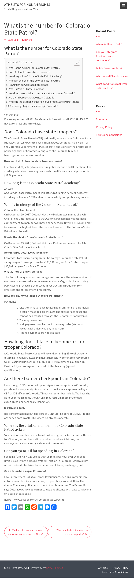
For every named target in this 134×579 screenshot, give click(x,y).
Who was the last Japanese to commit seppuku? (72, 532)
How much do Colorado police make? (29, 84)
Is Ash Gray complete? (109, 68)
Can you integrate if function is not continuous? (108, 56)
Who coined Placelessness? (112, 76)
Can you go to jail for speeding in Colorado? (34, 106)
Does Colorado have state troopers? (29, 72)
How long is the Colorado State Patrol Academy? (35, 76)
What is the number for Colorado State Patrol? (34, 67)
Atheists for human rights (27, 4)
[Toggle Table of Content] (75, 63)
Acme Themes (54, 568)
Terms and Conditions (109, 135)
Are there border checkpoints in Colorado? (32, 97)
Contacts (101, 119)
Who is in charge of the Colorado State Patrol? (34, 80)
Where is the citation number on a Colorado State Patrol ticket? (44, 101)
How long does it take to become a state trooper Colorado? (42, 93)
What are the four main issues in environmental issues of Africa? (25, 532)
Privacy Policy (104, 127)
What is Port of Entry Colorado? (26, 89)
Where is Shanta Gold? (109, 44)
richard (28, 39)
